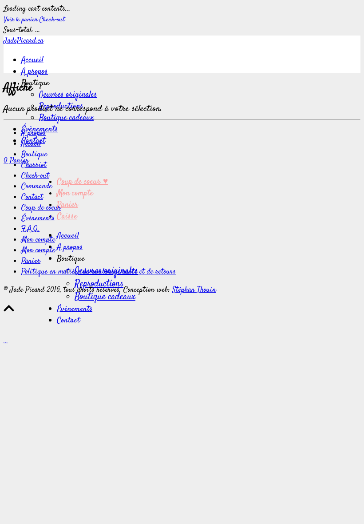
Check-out (52, 19)
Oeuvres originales (68, 95)
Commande (36, 186)
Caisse (67, 216)
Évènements (74, 309)
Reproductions (99, 284)
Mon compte (75, 193)
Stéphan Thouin (194, 290)
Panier (67, 205)
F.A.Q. (30, 229)
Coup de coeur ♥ (82, 182)
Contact (68, 320)
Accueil (32, 60)
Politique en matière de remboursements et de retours (98, 271)
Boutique (34, 154)
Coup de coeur (41, 207)
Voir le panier (22, 19)
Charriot (34, 165)
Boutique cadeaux (66, 118)
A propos (34, 72)
